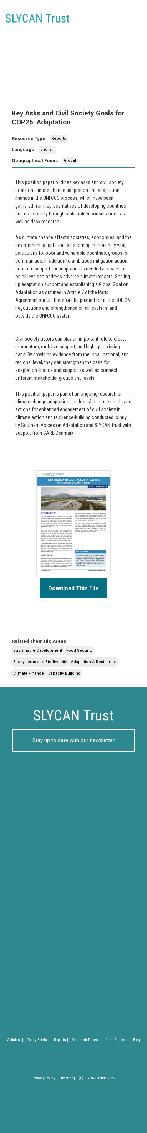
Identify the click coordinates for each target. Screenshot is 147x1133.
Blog (136, 1040)
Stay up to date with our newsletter (73, 740)
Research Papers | (87, 1040)
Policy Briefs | (38, 1040)
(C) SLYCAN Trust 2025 (96, 1078)
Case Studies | (117, 1040)
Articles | (15, 1040)
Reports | (61, 1040)
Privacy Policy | (44, 1078)
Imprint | (68, 1078)
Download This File (73, 588)
